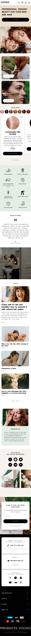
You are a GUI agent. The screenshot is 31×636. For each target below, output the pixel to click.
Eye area (24, 97)
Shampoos (5, 72)
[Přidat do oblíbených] (21, 117)
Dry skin (13, 97)
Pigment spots (7, 97)
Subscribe (15, 521)
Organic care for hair (15, 72)
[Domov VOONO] (5, 2)
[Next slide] (29, 324)
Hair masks (12, 71)
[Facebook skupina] (15, 459)
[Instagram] (21, 459)
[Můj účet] (22, 3)
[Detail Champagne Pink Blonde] (13, 123)
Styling (25, 71)
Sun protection (16, 95)
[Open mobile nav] (29, 3)
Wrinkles (19, 97)
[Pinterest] (21, 465)
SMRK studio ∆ (24, 632)
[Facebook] (10, 459)
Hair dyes (5, 71)
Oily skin (8, 95)
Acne (4, 95)
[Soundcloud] (15, 465)
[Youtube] (10, 465)
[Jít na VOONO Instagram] (11, 487)
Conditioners (19, 71)
